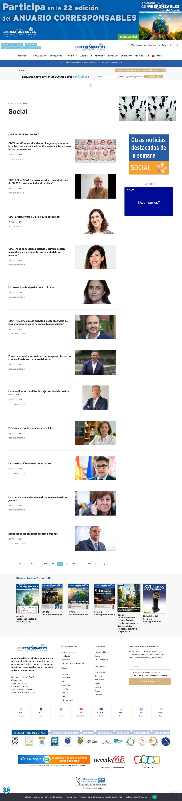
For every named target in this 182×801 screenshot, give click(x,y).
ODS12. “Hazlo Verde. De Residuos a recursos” (34, 216)
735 (67, 564)
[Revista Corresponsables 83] (78, 596)
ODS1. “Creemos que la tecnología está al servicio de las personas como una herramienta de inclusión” (38, 322)
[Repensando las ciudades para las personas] (95, 538)
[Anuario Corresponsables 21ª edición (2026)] (27, 598)
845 (96, 564)
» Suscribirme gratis (153, 77)
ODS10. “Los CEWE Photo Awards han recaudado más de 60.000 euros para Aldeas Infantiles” (38, 181)
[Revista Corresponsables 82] (104, 596)
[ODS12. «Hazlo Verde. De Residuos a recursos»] (95, 221)
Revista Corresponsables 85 (52, 613)
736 (74, 564)
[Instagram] (61, 712)
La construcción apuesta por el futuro (29, 463)
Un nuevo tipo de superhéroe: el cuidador (31, 287)
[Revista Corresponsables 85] (52, 596)
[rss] (161, 712)
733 (52, 564)
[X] (41, 712)
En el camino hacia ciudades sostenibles (31, 428)
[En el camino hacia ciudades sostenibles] (95, 433)
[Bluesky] (141, 712)
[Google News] (101, 712)
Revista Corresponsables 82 (104, 613)
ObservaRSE (31, 44)
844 (89, 564)
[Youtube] (81, 712)
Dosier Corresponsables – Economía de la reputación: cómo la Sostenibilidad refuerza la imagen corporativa (128, 623)
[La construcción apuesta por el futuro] (95, 468)
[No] (178, 797)
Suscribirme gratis (149, 681)
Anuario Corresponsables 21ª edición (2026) (26, 619)
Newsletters (162, 45)
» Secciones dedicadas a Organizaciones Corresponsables (140, 70)
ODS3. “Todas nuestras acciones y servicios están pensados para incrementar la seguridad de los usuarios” (36, 252)
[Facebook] (21, 712)
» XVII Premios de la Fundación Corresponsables (21, 48)
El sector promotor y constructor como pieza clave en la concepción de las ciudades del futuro (39, 358)
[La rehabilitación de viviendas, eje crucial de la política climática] (95, 397)
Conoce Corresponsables (12, 44)
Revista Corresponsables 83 (78, 613)
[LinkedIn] (121, 712)
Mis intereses (136, 45)
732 (45, 564)
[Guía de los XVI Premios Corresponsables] (154, 598)
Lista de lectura (150, 45)
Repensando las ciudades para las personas (33, 533)
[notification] (176, 45)
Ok (155, 797)
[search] (171, 45)
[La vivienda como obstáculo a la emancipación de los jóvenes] (95, 503)
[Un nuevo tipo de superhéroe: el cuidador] (95, 292)
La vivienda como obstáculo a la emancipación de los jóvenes (38, 498)
